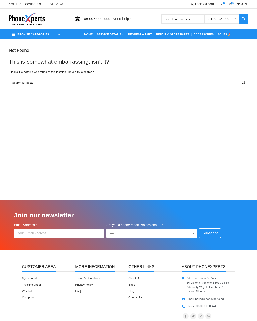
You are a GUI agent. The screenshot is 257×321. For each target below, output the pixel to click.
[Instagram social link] (56, 4)
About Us (134, 278)
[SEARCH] (243, 19)
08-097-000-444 (97, 19)
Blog (131, 291)
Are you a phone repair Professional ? (133, 225)
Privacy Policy (84, 284)
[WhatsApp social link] (61, 4)
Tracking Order (31, 284)
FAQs (78, 291)
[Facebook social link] (47, 4)
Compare (28, 297)
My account (29, 278)
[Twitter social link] (51, 4)
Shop (131, 284)
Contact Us (135, 297)
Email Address (25, 225)
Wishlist (27, 291)
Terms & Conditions (87, 278)
